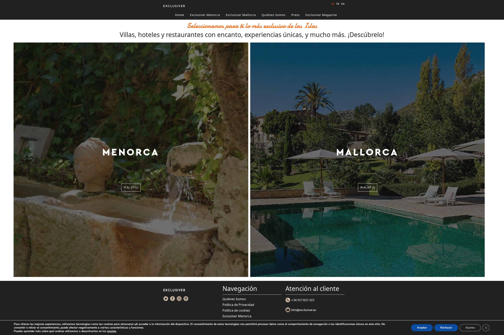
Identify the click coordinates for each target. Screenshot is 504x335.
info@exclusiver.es (303, 310)
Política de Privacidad (238, 305)
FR (337, 4)
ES (333, 4)
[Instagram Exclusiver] (179, 298)
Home (179, 15)
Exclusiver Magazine (321, 15)
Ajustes (470, 327)
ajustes (111, 331)
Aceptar (422, 327)
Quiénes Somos (273, 15)
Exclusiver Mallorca (241, 15)
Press (295, 15)
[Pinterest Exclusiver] (185, 298)
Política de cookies (236, 310)
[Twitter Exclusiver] (165, 298)
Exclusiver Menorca (205, 15)
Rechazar (446, 327)
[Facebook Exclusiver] (172, 298)
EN (343, 4)
